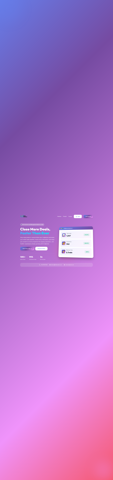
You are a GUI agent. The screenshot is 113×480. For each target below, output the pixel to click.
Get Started (88, 216)
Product (65, 216)
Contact (70, 216)
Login (78, 216)
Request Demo (41, 248)
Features (59, 216)
